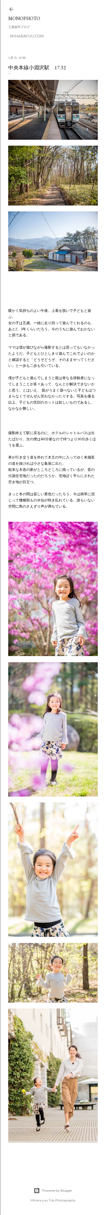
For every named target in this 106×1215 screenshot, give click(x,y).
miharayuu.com (27, 36)
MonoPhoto (24, 18)
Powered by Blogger (57, 1190)
